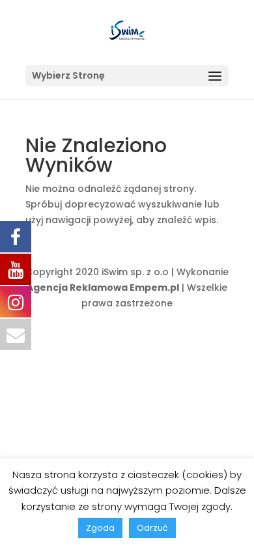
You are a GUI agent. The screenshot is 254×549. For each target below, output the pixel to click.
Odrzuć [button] (152, 528)
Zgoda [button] (100, 528)
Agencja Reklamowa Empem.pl (103, 287)
